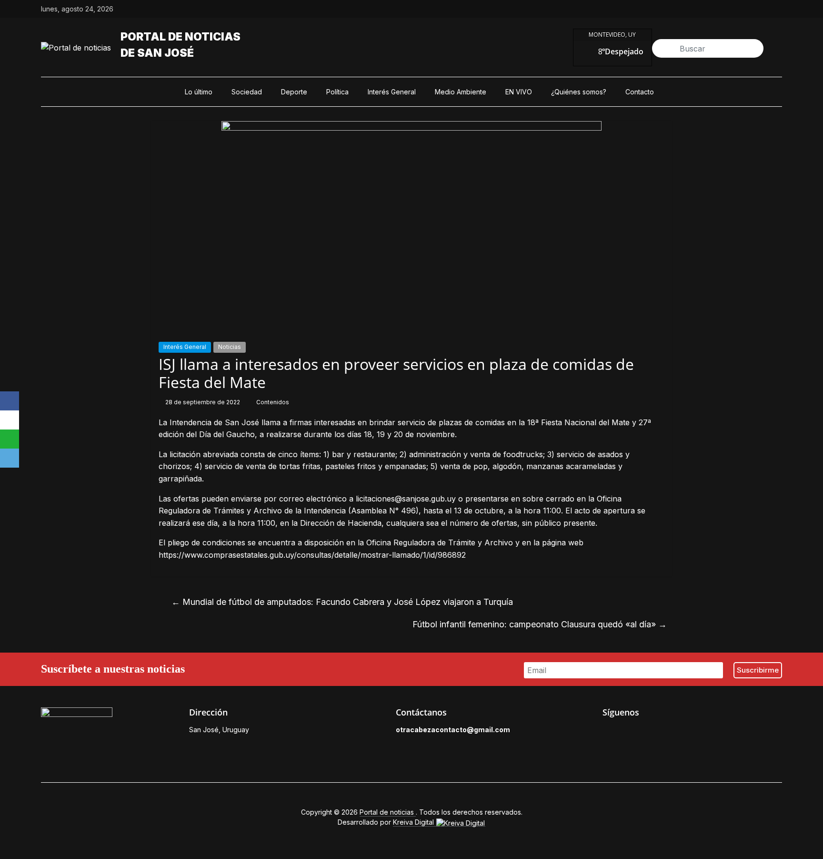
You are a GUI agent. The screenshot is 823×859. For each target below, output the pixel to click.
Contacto (639, 92)
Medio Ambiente (460, 92)
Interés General (392, 92)
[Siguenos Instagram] (651, 732)
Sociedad (246, 92)
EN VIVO (518, 92)
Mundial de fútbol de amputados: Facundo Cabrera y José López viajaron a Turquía (342, 602)
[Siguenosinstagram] (755, 9)
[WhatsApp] (9, 439)
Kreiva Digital (414, 822)
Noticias (229, 346)
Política (337, 92)
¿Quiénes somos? (578, 92)
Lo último (198, 92)
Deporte (294, 92)
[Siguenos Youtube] (673, 732)
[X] (9, 420)
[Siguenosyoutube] (777, 9)
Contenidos (272, 402)
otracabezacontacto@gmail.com (453, 730)
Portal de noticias (180, 36)
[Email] (9, 458)
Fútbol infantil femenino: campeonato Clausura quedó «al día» (539, 624)
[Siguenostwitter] (733, 9)
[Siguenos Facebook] (607, 732)
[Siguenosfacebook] (711, 9)
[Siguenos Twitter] (629, 732)
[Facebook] (9, 400)
